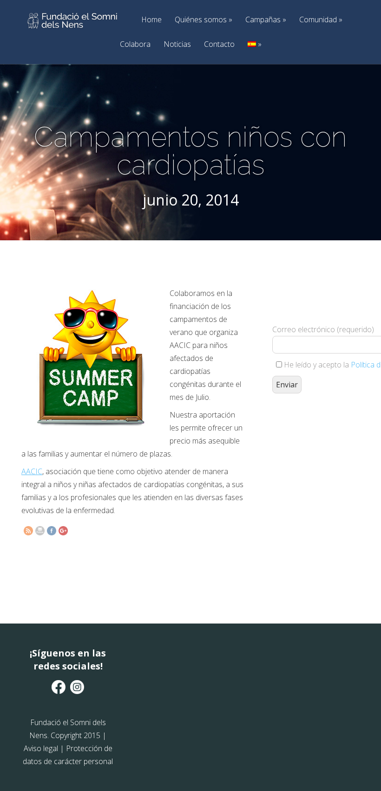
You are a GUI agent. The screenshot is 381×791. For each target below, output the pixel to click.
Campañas (265, 20)
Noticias (177, 44)
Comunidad (320, 20)
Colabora (135, 44)
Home (151, 20)
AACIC (31, 471)
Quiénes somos (203, 20)
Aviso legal (41, 748)
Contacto (219, 44)
